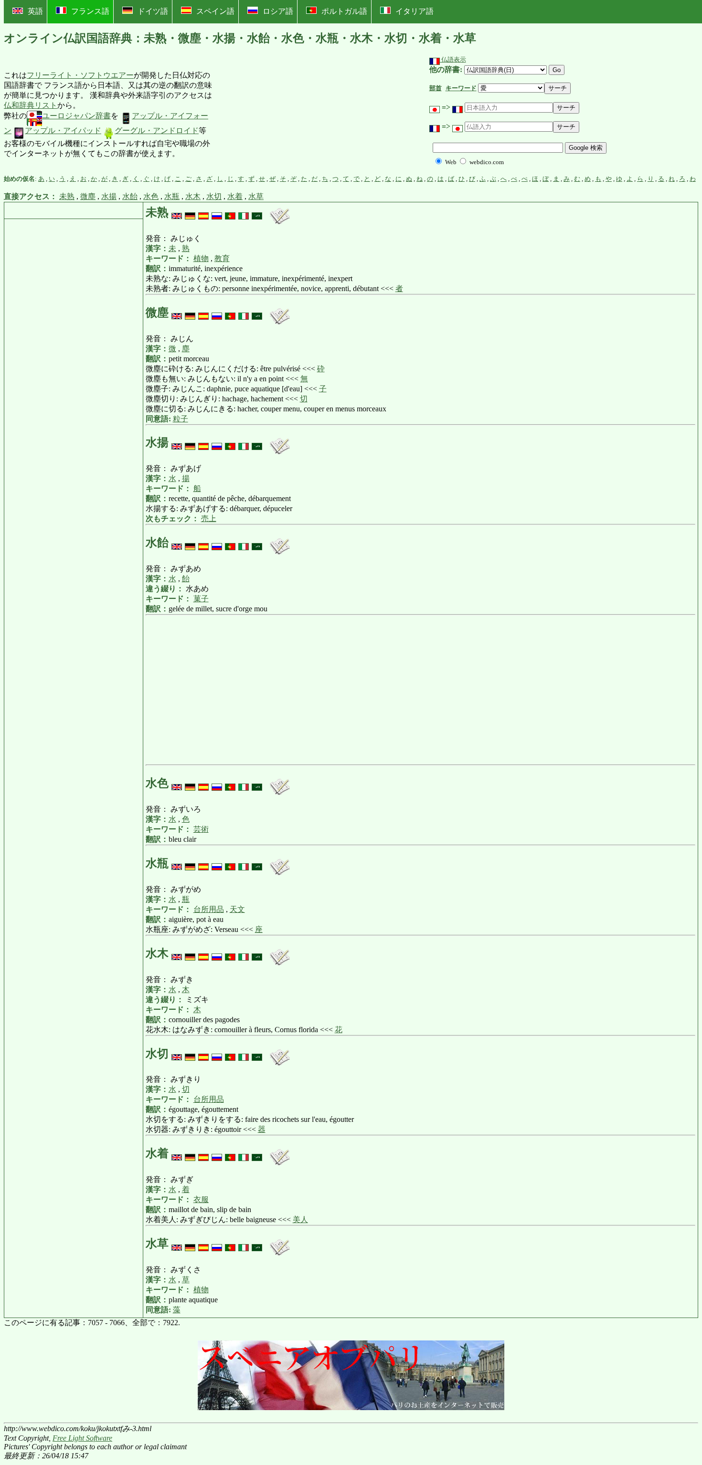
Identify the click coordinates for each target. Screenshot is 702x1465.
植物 (201, 258)
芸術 (201, 829)
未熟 (66, 196)
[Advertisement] (283, 115)
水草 (256, 196)
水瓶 (172, 196)
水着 (235, 196)
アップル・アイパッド (63, 130)
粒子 (180, 419)
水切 (214, 196)
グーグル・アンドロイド (157, 130)
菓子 (201, 599)
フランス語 (90, 11)
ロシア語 (278, 11)
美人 (300, 1219)
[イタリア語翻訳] (243, 212)
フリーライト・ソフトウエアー (80, 75)
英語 (35, 11)
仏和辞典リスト (30, 105)
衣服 (201, 1199)
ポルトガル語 (344, 11)
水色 (151, 196)
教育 (222, 258)
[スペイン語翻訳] (203, 212)
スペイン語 (215, 11)
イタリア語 (414, 11)
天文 (237, 909)
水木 (193, 196)
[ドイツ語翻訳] (190, 212)
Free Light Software (82, 1438)
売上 (208, 518)
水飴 (130, 196)
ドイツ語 (153, 11)
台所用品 (208, 909)
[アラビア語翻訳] (257, 212)
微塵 (88, 196)
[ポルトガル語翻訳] (230, 212)
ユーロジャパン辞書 (76, 116)
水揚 (109, 196)
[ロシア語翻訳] (217, 212)
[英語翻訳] (176, 212)
